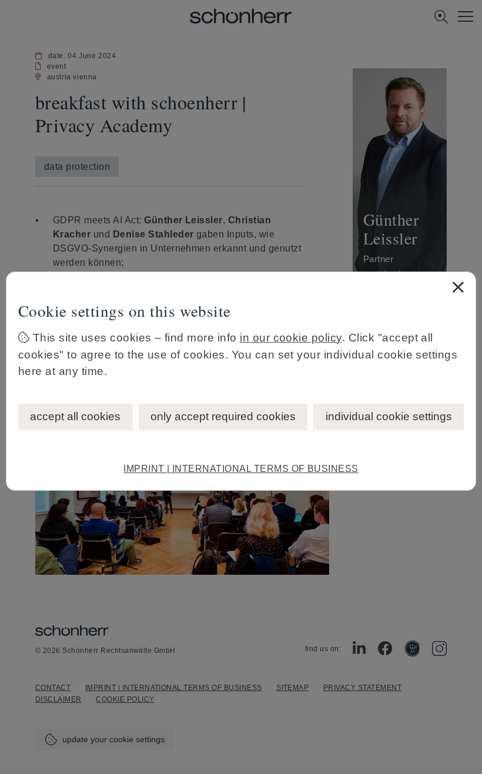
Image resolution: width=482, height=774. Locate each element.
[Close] (458, 287)
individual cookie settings (389, 416)
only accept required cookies (223, 416)
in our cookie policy (291, 337)
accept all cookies (75, 416)
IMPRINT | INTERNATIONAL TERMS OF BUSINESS (241, 469)
